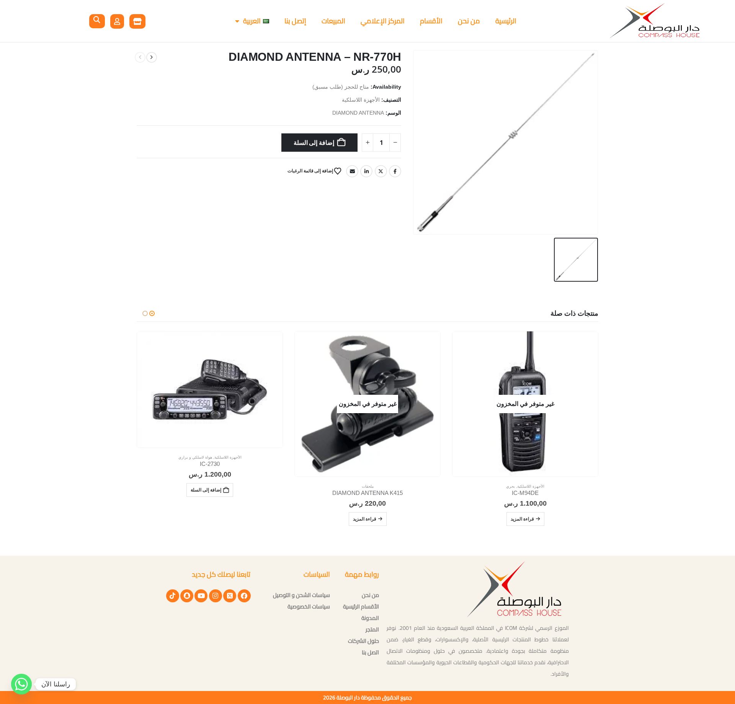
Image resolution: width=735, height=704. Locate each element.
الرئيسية (505, 21)
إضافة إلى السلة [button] (206, 490)
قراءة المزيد (522, 519)
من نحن (469, 21)
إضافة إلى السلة (314, 142)
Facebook (395, 171)
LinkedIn (366, 171)
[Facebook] (244, 595)
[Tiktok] (172, 595)
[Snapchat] (186, 595)
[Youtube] (200, 595)
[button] (97, 21)
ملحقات (368, 486)
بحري (510, 486)
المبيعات (333, 21)
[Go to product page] (210, 389)
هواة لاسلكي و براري (195, 457)
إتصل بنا (295, 21)
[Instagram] (215, 595)
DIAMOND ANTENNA (358, 113)
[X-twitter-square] (229, 595)
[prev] (151, 57)
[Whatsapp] (21, 684)
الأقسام (431, 21)
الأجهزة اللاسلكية (361, 100)
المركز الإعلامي (383, 21)
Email (352, 171)
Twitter (381, 171)
